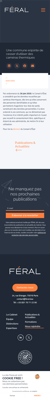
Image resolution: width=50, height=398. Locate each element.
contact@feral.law (25, 299)
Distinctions (12, 323)
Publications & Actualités (32, 316)
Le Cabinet (11, 314)
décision (16, 129)
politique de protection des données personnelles (29, 233)
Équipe (9, 319)
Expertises (11, 328)
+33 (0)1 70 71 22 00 (27, 302)
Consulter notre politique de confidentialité (15, 387)
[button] (9, 66)
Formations (31, 322)
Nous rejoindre (32, 326)
